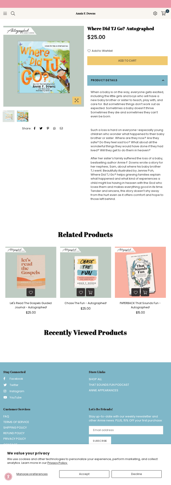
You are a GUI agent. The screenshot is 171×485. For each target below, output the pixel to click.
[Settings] (155, 13)
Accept (84, 474)
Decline (136, 474)
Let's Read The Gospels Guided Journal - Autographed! (31, 305)
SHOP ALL (95, 379)
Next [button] (80, 66)
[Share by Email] (61, 128)
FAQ (6, 416)
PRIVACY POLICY (14, 439)
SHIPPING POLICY (15, 427)
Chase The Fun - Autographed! (86, 303)
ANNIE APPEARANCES (103, 390)
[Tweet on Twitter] (41, 128)
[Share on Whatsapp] (54, 128)
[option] (43, 66)
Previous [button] (7, 66)
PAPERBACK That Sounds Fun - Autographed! (140, 305)
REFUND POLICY (13, 433)
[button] (8, 477)
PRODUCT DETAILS (104, 80)
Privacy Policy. (57, 463)
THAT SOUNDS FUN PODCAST (109, 385)
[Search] (13, 13)
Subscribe (100, 441)
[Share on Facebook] (35, 128)
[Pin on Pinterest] (48, 128)
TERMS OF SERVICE (16, 422)
